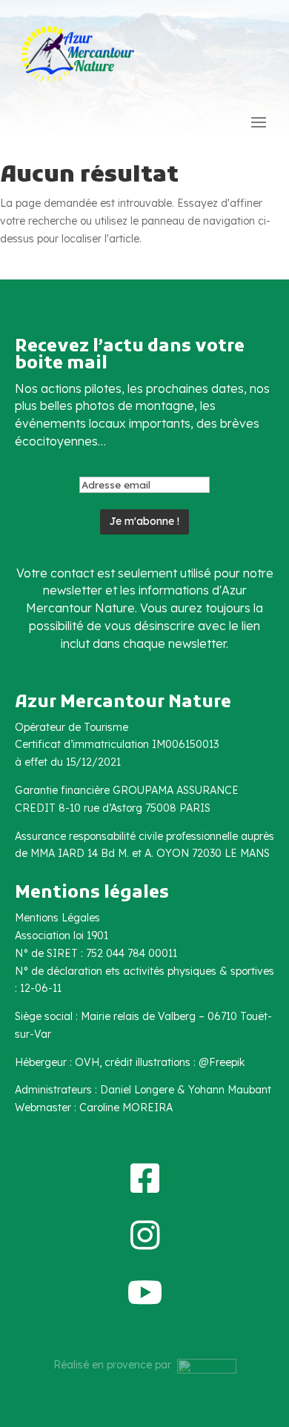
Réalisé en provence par (115, 1364)
